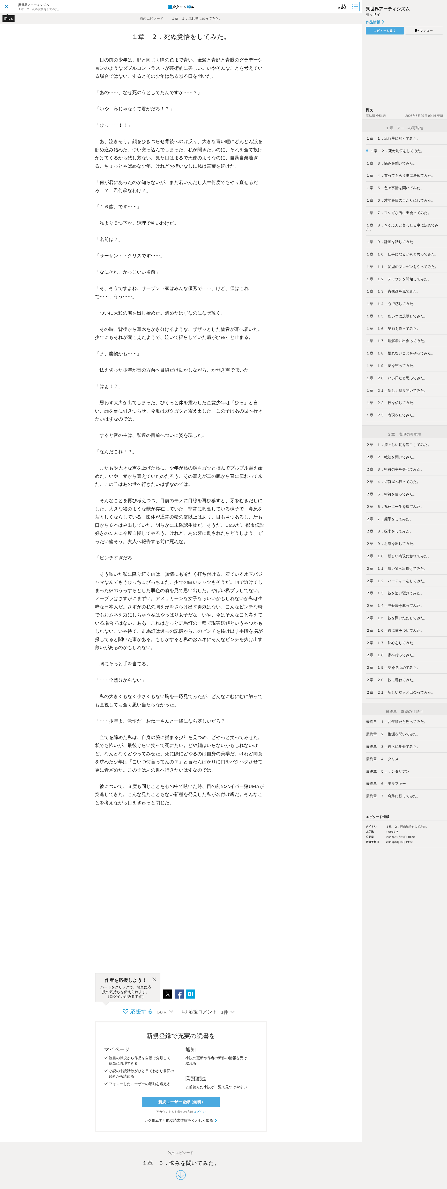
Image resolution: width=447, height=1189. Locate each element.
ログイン (199, 1111)
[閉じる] (154, 980)
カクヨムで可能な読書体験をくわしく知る (179, 1120)
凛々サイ (373, 14)
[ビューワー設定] (342, 6)
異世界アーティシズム (388, 8)
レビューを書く (385, 30)
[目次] (356, 6)
